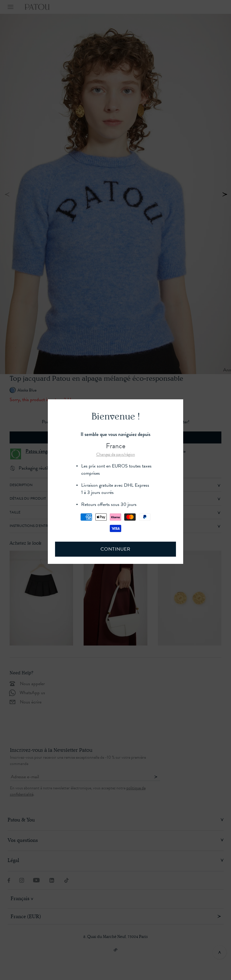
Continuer (115, 549)
